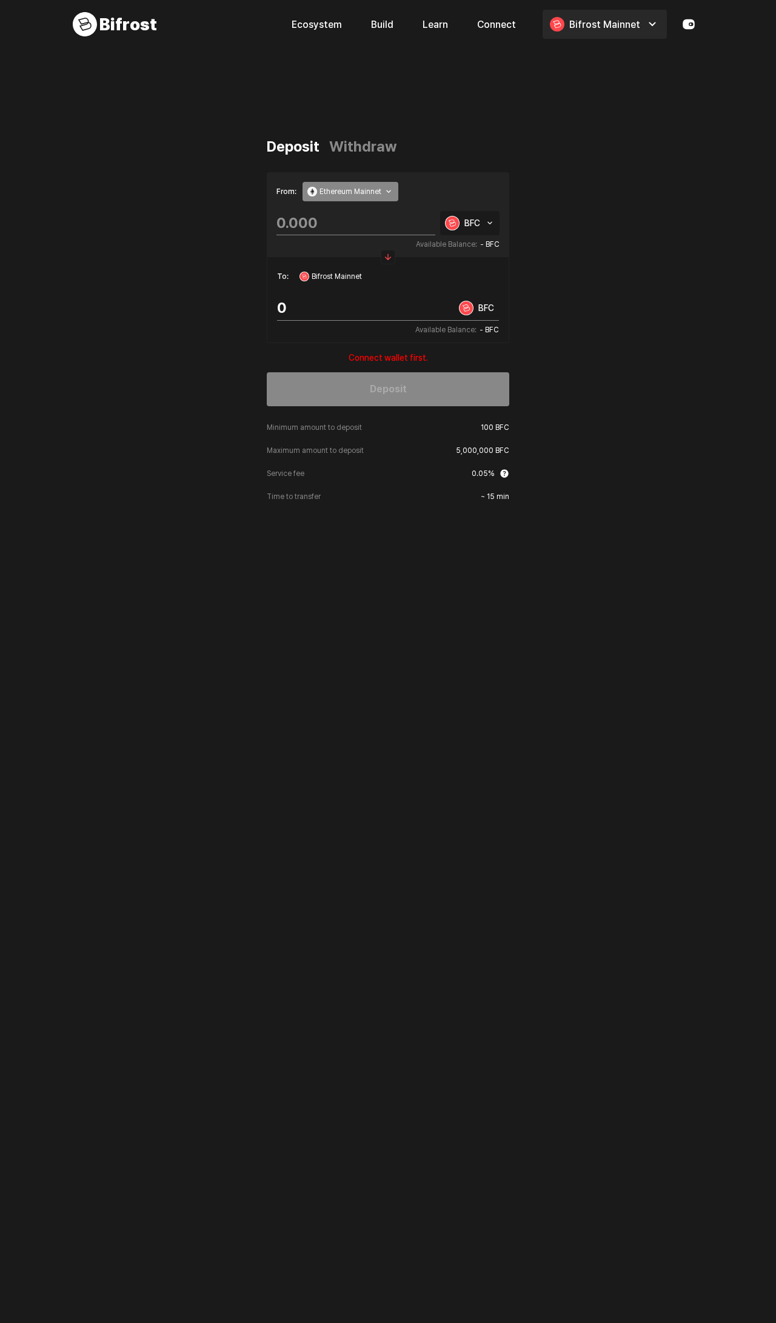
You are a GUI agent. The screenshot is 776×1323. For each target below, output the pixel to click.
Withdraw (363, 146)
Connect (496, 24)
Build (382, 24)
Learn (435, 24)
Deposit (293, 146)
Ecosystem (317, 24)
